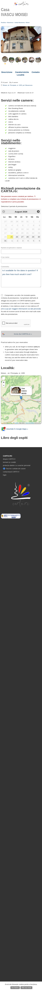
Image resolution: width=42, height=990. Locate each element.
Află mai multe (26, 987)
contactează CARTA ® (11, 472)
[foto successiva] (38, 40)
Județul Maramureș (19, 22)
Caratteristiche (22, 72)
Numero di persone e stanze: (11, 248)
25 (11, 237)
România (3, 22)
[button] (21, 398)
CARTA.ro (7, 456)
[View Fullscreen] (3, 378)
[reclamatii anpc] (11, 518)
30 (39, 237)
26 (17, 237)
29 (33, 237)
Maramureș (10, 22)
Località (20, 75)
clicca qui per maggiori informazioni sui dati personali (20, 309)
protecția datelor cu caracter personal (16, 465)
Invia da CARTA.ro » (23, 334)
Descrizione (6, 72)
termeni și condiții (9, 462)
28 (27, 237)
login (4, 475)
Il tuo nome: (5, 257)
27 (22, 237)
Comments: (5, 267)
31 (5, 241)
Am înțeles (15, 987)
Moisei (27, 22)
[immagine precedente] (4, 40)
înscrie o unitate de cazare (15, 469)
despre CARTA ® (9, 459)
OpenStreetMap (30, 423)
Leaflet (16, 423)
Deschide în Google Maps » (17, 429)
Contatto (36, 72)
